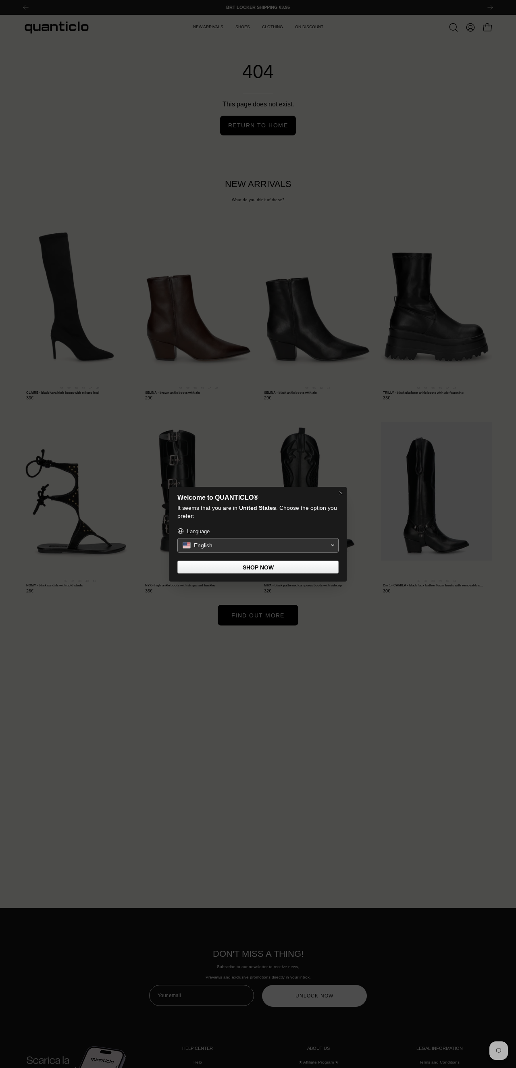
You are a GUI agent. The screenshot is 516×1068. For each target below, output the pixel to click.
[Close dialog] (340, 492)
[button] (258, 545)
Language (198, 531)
